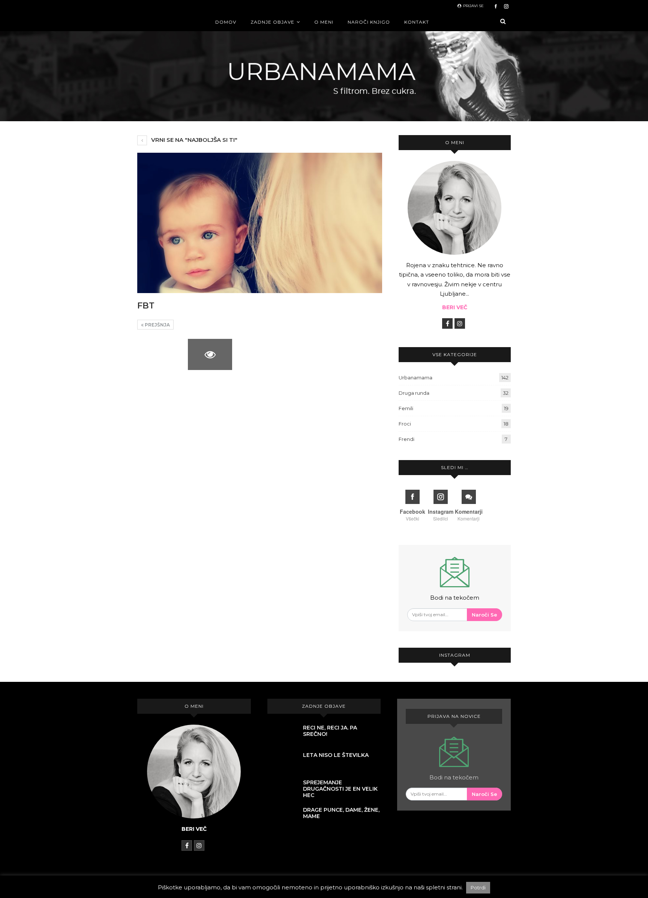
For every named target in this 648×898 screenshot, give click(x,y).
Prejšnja (157, 325)
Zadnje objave (272, 22)
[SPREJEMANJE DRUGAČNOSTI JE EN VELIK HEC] (282, 789)
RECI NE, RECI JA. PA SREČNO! (330, 730)
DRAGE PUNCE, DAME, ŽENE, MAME (341, 813)
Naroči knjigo (369, 22)
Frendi (406, 439)
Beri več (454, 307)
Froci (405, 424)
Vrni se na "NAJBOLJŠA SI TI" (193, 139)
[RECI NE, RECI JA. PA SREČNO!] (282, 735)
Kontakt (416, 22)
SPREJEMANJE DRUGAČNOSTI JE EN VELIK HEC (340, 789)
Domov (225, 22)
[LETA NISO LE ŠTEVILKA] (282, 762)
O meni (323, 22)
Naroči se (484, 615)
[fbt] (159, 354)
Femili (406, 408)
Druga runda (414, 393)
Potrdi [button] (478, 887)
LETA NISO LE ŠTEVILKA (336, 755)
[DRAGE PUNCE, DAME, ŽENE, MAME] (282, 817)
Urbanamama (415, 378)
